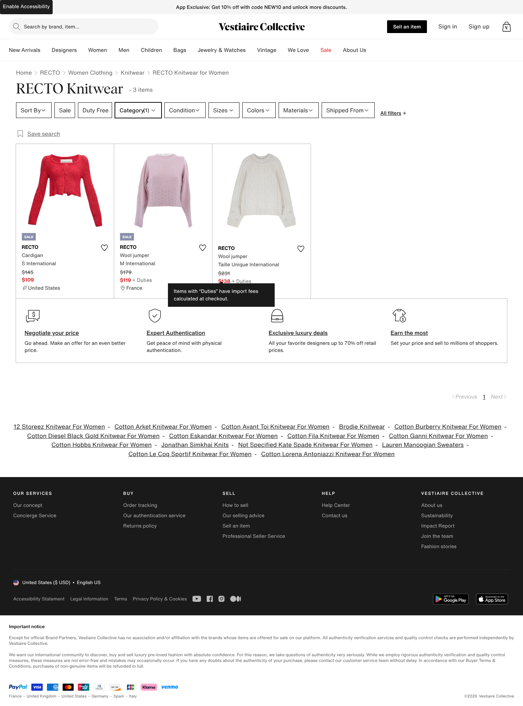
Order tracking (140, 505)
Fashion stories (438, 546)
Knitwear (132, 72)
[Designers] (82, 50)
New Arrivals (24, 50)
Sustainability (437, 515)
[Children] (167, 50)
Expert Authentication (176, 332)
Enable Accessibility (26, 6)
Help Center (336, 505)
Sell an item (407, 26)
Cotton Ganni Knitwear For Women (438, 436)
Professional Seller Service (253, 536)
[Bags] (192, 50)
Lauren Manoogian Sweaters (423, 444)
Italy (133, 696)
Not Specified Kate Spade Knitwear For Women (305, 444)
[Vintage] (282, 50)
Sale (326, 50)
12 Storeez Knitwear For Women (59, 426)
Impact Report (438, 526)
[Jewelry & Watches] (251, 50)
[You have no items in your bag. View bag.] (507, 27)
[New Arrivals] (46, 50)
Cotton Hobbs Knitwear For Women (101, 444)
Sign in (447, 26)
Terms (120, 598)
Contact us (335, 515)
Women (97, 50)
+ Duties (142, 280)
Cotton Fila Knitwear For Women (333, 436)
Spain (118, 696)
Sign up (479, 26)
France (15, 696)
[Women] (113, 50)
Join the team (437, 536)
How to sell (235, 505)
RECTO (50, 72)
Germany (100, 696)
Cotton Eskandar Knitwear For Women (223, 436)
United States (74, 696)
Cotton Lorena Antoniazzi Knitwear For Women (328, 454)
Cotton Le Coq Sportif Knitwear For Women (190, 454)
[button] (507, 27)
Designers (64, 50)
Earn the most (409, 332)
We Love (298, 50)
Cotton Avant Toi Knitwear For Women (275, 426)
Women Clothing (90, 72)
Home (24, 72)
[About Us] (372, 50)
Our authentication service (154, 515)
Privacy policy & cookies (160, 598)
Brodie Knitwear (362, 426)
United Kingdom (42, 696)
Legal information (89, 598)
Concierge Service (34, 515)
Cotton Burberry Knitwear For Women (447, 426)
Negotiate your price (52, 332)
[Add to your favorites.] (104, 248)
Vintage (266, 50)
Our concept (27, 505)
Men (124, 50)
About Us (354, 50)
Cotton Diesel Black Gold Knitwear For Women (93, 436)
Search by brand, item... (51, 26)
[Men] (135, 50)
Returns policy (140, 526)
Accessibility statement (38, 598)
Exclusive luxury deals (298, 332)
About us (431, 505)
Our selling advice (243, 515)
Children (151, 50)
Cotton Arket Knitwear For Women (163, 426)
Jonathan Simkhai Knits (194, 444)
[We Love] (315, 50)
